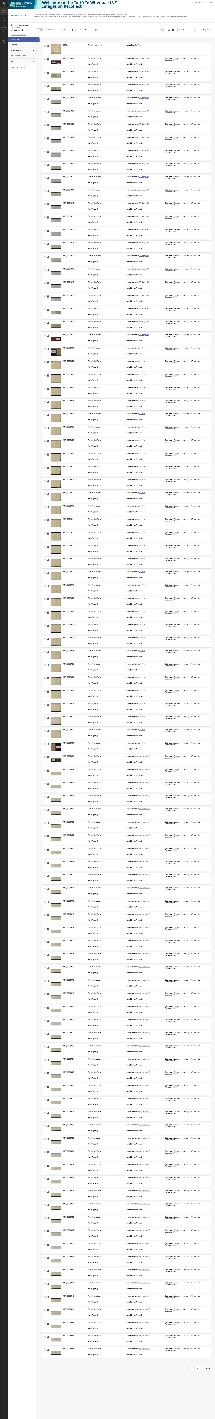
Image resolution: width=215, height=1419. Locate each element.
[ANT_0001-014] (56, 234)
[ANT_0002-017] (56, 563)
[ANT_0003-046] (56, 1353)
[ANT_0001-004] (56, 102)
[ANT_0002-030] (56, 734)
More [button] (3, 42)
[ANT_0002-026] (56, 681)
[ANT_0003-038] (56, 1247)
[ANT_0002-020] (56, 602)
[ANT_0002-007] (56, 431)
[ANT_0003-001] (56, 760)
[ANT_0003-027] (56, 1103)
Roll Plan (138, 45)
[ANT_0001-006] (56, 128)
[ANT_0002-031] (56, 747)
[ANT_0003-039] (56, 1261)
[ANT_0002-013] (56, 510)
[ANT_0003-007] (56, 839)
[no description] (144, 756)
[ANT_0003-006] (56, 826)
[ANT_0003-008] (56, 852)
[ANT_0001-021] (56, 326)
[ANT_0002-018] (56, 576)
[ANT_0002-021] (56, 615)
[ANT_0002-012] (56, 497)
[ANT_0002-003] (56, 378)
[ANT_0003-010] (56, 879)
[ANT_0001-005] (56, 115)
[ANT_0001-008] (56, 155)
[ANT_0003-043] (56, 1313)
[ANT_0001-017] (56, 273)
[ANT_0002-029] (56, 721)
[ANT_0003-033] (56, 1182)
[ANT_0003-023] (56, 1050)
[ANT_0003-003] (56, 787)
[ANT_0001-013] (56, 220)
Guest (201, 2)
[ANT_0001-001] (56, 62)
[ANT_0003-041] (56, 1287)
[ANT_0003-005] (56, 813)
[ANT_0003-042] (56, 1300)
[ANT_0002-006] (56, 418)
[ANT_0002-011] (56, 484)
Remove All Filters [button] (18, 34)
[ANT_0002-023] (56, 642)
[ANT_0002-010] (56, 471)
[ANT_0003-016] (56, 958)
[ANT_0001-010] (56, 181)
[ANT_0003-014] (56, 931)
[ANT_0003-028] (56, 1116)
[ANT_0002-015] (56, 536)
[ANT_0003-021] (56, 1024)
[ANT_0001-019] (56, 299)
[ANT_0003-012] (56, 905)
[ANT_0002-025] (56, 668)
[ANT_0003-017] (56, 971)
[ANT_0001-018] (56, 286)
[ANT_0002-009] (56, 457)
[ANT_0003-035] (56, 1208)
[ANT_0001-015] (56, 247)
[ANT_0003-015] (56, 945)
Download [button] (65, 29)
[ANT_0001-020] (56, 313)
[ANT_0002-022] (56, 629)
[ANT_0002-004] (56, 392)
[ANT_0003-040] (56, 1274)
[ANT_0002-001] (56, 352)
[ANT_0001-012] (56, 207)
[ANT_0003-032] (56, 1168)
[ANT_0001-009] (56, 168)
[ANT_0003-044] (56, 1326)
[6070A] (56, 49)
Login (3, 35)
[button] (77, 29)
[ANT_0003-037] (56, 1234)
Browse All (4, 13)
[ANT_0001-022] (56, 339)
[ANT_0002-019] (56, 589)
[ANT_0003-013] (56, 918)
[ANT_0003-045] (56, 1340)
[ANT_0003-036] (56, 1221)
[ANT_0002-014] (56, 523)
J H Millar (142, 348)
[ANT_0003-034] (56, 1195)
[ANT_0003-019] (56, 997)
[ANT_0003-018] (56, 984)
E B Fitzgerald (144, 58)
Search (4, 20)
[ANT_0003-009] (56, 866)
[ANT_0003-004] (56, 800)
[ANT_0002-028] (56, 708)
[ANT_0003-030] (56, 1142)
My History (4, 27)
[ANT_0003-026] (56, 1089)
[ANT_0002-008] (56, 444)
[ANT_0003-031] (56, 1155)
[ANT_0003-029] (56, 1129)
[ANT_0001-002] (56, 76)
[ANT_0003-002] (56, 773)
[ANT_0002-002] (56, 365)
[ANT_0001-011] (56, 194)
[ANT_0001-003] (56, 89)
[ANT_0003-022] (56, 1037)
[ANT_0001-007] (56, 141)
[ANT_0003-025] (56, 1076)
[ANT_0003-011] (56, 892)
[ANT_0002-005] (56, 405)
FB (97, 64)
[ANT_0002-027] (56, 694)
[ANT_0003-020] (56, 1010)
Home (3, 5)
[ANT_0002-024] (56, 655)
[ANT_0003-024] (56, 1063)
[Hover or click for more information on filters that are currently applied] (24, 30)
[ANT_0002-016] (56, 550)
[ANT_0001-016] (56, 260)
